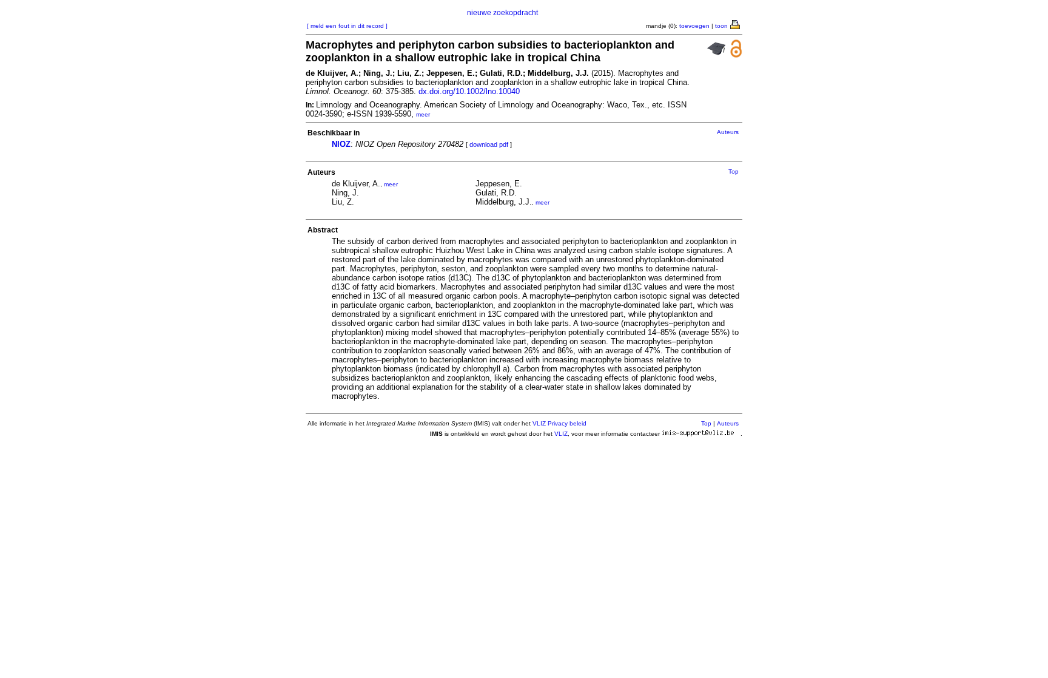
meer (423, 114)
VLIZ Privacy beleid (559, 423)
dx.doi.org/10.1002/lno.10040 (469, 91)
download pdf (488, 144)
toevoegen (694, 25)
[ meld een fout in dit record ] (347, 25)
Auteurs (728, 132)
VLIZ (561, 433)
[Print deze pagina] (735, 23)
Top (733, 171)
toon (721, 25)
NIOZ (341, 144)
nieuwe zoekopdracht (502, 12)
